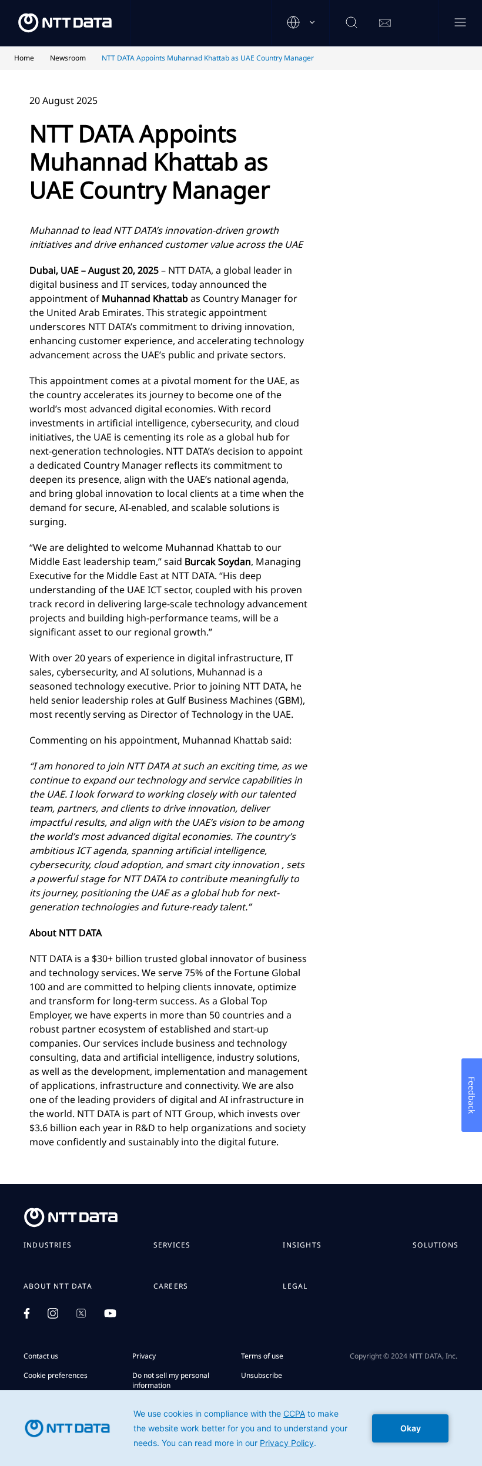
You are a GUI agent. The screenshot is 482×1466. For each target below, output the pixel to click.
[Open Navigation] (460, 23)
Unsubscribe (261, 1375)
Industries (48, 1245)
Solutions (435, 1245)
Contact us (41, 1356)
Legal (295, 1286)
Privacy (144, 1356)
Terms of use (262, 1356)
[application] (241, 1428)
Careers (170, 1286)
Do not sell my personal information (170, 1380)
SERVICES (172, 1245)
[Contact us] (385, 23)
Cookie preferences (56, 1375)
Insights (302, 1245)
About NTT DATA (58, 1286)
